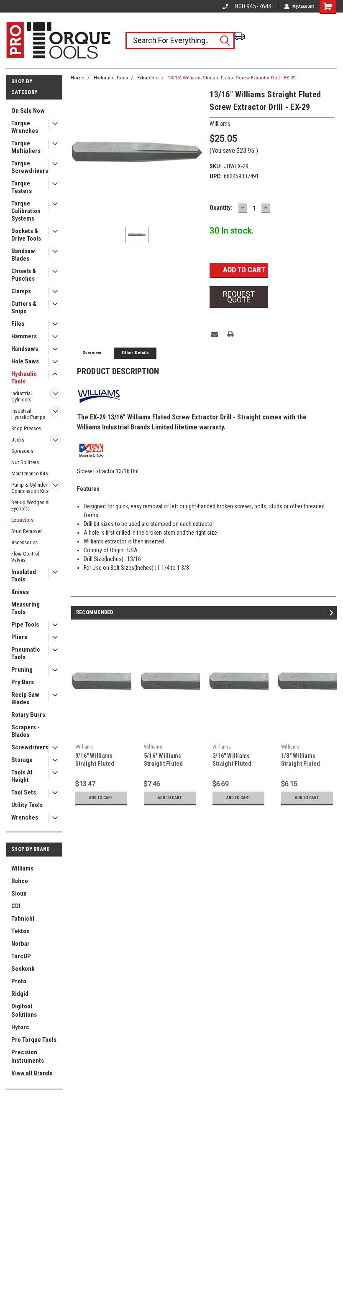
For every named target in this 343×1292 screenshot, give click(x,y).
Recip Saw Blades (25, 698)
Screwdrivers (29, 747)
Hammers (24, 336)
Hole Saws (25, 361)
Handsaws (24, 349)
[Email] (214, 334)
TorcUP (21, 956)
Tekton (20, 931)
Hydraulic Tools (24, 377)
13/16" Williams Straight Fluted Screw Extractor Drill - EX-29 (231, 78)
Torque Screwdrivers (29, 167)
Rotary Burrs (28, 714)
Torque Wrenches (24, 127)
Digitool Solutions (24, 1010)
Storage (22, 760)
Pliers (19, 637)
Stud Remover (26, 531)
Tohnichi (22, 918)
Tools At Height (22, 776)
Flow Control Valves (25, 557)
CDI (15, 906)
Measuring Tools (25, 608)
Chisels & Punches (23, 274)
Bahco (19, 881)
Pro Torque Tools (33, 1039)
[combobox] (180, 40)
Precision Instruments (27, 1056)
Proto (18, 981)
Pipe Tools (25, 624)
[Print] (230, 334)
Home (77, 78)
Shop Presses (26, 428)
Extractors (22, 520)
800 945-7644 (253, 6)
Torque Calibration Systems (26, 211)
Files (17, 323)
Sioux (18, 893)
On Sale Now (28, 110)
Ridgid (19, 994)
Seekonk (22, 968)
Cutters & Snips (23, 307)
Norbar (20, 943)
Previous (325, 612)
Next (333, 612)
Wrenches (24, 817)
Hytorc (20, 1027)
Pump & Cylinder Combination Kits (30, 488)
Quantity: (221, 207)
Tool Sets (23, 792)
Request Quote (239, 296)
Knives (20, 592)
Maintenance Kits (29, 473)
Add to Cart (101, 797)
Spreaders (22, 451)
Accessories (24, 542)
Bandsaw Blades (23, 254)
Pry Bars (22, 682)
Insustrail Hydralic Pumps (28, 414)
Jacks (17, 440)
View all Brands (31, 1073)
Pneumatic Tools (25, 653)
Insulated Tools (23, 575)
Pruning (22, 669)
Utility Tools (27, 805)
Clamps (21, 291)
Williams (22, 868)
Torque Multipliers (26, 147)
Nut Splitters (25, 462)
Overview (91, 352)
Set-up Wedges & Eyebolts (30, 505)
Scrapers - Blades (25, 731)
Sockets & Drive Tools (26, 234)
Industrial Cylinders (21, 396)
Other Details (135, 352)
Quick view (101, 733)
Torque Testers (21, 187)
